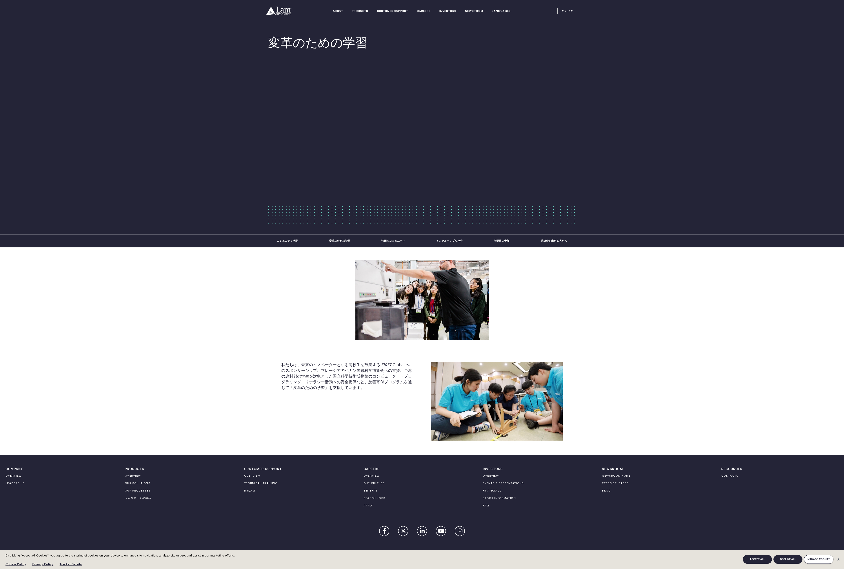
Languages (501, 11)
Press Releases (615, 483)
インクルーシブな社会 (449, 240)
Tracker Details (71, 564)
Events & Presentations (503, 483)
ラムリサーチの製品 (138, 498)
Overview (13, 475)
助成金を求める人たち (554, 240)
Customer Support (392, 11)
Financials (492, 490)
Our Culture (374, 483)
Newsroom (474, 11)
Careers (424, 11)
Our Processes (138, 490)
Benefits (371, 490)
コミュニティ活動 (287, 240)
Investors (447, 11)
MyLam (568, 11)
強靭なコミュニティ (393, 240)
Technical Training (261, 483)
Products (360, 11)
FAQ (486, 505)
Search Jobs (375, 498)
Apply (368, 505)
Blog (606, 490)
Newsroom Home (616, 475)
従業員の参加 (501, 240)
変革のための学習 (339, 240)
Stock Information (499, 498)
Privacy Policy (42, 564)
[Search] (552, 11)
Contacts (729, 475)
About (338, 11)
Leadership (14, 483)
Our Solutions (137, 483)
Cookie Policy (15, 564)
